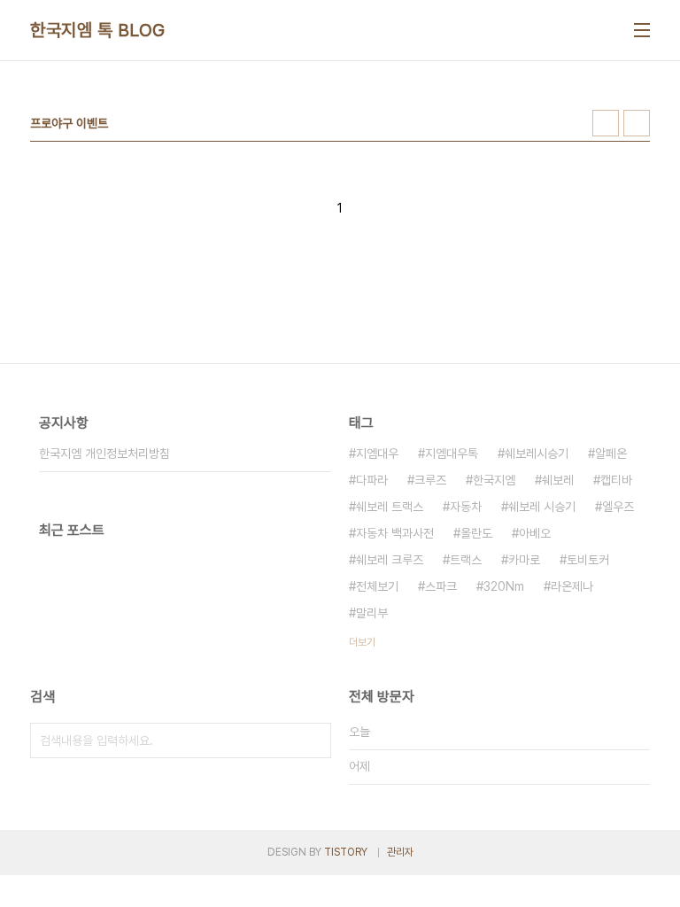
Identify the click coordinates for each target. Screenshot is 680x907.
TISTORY (345, 852)
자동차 (466, 507)
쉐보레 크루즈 (389, 560)
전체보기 (377, 586)
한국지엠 (494, 480)
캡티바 (616, 480)
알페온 (611, 453)
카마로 (524, 560)
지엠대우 (377, 453)
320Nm (503, 586)
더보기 (362, 642)
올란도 (476, 533)
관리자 (400, 852)
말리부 (372, 613)
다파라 (372, 480)
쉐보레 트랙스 (389, 507)
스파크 (441, 586)
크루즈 (430, 480)
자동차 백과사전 (395, 533)
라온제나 (572, 586)
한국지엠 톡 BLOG (98, 30)
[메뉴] (642, 30)
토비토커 (588, 560)
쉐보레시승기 (536, 453)
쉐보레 (558, 480)
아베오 (535, 533)
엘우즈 (618, 507)
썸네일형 (605, 123)
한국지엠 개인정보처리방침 (104, 453)
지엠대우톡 (451, 453)
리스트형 (636, 123)
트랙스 (466, 560)
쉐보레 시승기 (542, 507)
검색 (313, 740)
